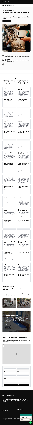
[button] (16, 354)
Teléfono (18, 371)
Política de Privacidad (13, 382)
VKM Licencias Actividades (9, 5)
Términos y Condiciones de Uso (21, 382)
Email (5, 371)
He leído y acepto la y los (15, 382)
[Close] (30, 415)
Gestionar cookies (10, 2)
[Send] (30, 419)
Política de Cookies (19, 408)
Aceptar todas (4, 2)
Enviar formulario (16, 384)
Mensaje (5, 378)
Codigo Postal (6, 374)
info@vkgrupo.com (5, 410)
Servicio (18, 367)
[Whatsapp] (30, 422)
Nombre (5, 367)
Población (18, 374)
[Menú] (30, 5)
